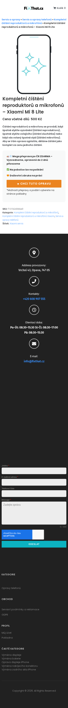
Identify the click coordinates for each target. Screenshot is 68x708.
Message (6, 500)
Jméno (5, 466)
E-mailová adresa (10, 477)
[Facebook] (21, 697)
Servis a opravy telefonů (37, 19)
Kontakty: (34, 293)
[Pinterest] (46, 697)
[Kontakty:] (34, 281)
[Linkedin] (40, 697)
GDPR (5, 614)
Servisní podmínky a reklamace (20, 609)
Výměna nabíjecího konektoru (20, 666)
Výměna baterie (11, 658)
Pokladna (7, 637)
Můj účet (7, 632)
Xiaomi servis (16, 223)
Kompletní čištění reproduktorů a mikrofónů (36, 212)
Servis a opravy (11, 19)
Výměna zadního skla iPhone (19, 669)
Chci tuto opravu (35, 184)
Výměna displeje (11, 655)
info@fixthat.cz (34, 361)
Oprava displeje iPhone (15, 662)
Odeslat (34, 544)
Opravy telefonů (11, 588)
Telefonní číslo (8, 488)
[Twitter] (28, 697)
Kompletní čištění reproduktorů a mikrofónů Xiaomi (28, 216)
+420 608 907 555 (34, 299)
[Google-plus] (34, 697)
